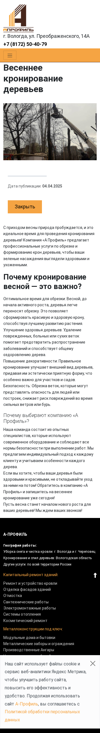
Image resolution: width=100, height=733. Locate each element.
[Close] (93, 663)
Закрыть (25, 206)
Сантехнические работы (26, 602)
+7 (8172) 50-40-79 (25, 44)
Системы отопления (22, 614)
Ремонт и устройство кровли (30, 583)
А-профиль (15, 534)
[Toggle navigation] (9, 55)
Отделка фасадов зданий (27, 589)
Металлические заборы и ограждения (38, 643)
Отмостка (12, 595)
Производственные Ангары (28, 650)
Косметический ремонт (25, 620)
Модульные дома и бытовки (29, 637)
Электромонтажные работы (29, 608)
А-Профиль (26, 704)
